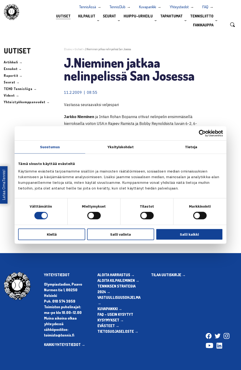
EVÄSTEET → (108, 325)
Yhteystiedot (179, 6)
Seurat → (12, 82)
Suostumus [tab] (50, 147)
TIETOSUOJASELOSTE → (117, 331)
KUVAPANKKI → (109, 308)
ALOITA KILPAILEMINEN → (118, 280)
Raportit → (13, 76)
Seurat (109, 16)
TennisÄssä (87, 6)
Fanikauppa (203, 25)
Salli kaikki (189, 234)
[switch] (94, 215)
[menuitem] (63, 15)
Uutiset (63, 16)
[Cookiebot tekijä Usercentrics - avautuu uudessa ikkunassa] (202, 133)
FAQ (205, 6)
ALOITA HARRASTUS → (116, 274)
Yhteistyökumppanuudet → (27, 102)
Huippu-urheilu (138, 16)
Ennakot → (13, 69)
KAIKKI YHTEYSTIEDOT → (64, 344)
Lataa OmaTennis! (3, 185)
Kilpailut (86, 16)
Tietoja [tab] (191, 147)
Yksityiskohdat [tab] (120, 147)
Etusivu (68, 49)
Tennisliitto (201, 16)
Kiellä (52, 234)
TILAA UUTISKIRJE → (168, 274)
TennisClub (117, 6)
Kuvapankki (147, 6)
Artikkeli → (13, 62)
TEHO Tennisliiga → (20, 89)
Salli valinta (120, 234)
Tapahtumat (171, 16)
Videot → (11, 95)
